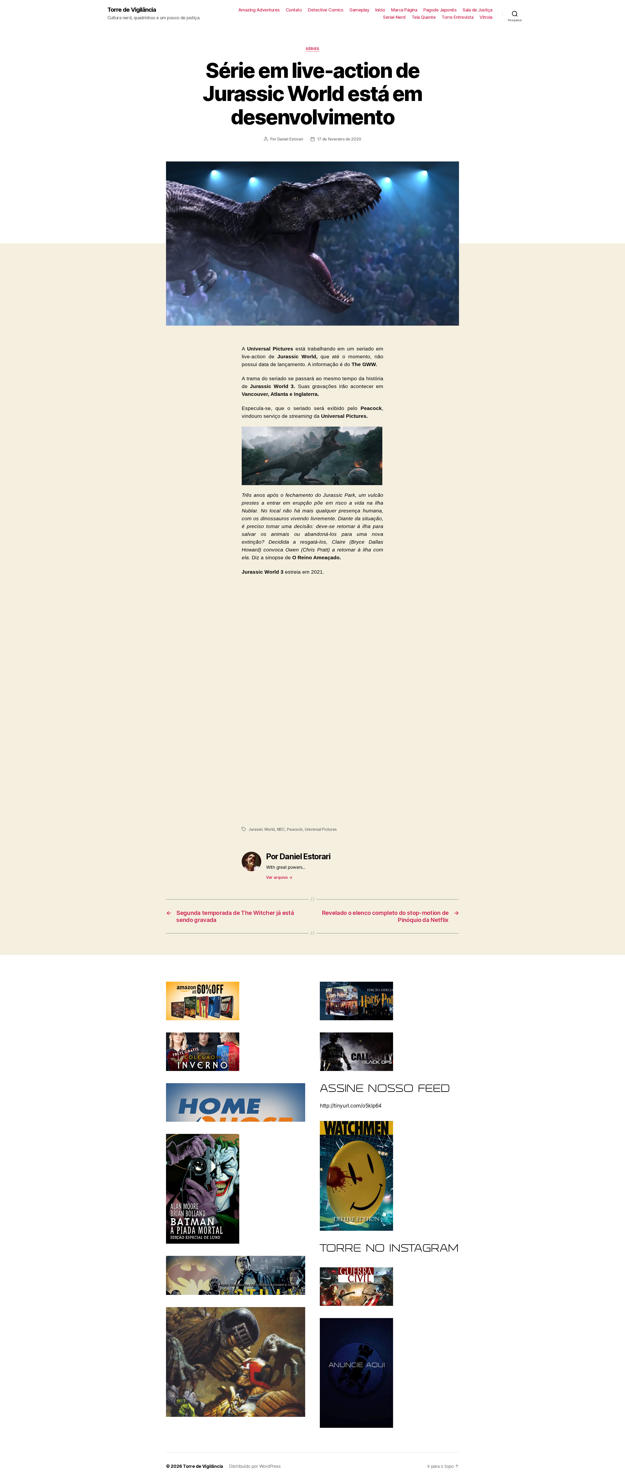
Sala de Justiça (477, 9)
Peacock (294, 829)
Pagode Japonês (440, 9)
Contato (294, 9)
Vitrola (485, 17)
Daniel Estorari (290, 139)
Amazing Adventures (259, 9)
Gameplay (359, 9)
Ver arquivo (279, 877)
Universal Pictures (321, 829)
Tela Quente (424, 17)
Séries (312, 49)
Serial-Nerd (394, 17)
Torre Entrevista (457, 17)
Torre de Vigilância (131, 10)
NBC (281, 829)
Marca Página (404, 9)
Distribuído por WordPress (255, 1466)
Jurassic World (262, 829)
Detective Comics (325, 9)
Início (380, 9)
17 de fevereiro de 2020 (339, 139)
